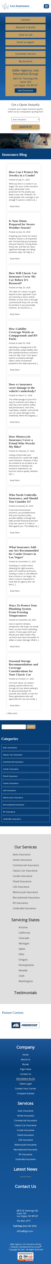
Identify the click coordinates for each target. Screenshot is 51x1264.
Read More (15, 206)
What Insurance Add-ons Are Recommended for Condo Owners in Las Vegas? (23, 552)
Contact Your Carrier (25, 1088)
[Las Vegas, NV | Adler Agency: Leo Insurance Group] (15, 6)
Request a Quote (25, 27)
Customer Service (25, 53)
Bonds (25, 1064)
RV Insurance (9, 811)
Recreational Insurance (13, 804)
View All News (25, 1176)
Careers (25, 19)
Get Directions (25, 90)
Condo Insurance (10, 769)
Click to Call (25, 34)
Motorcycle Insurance (13, 797)
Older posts (11, 713)
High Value (25, 1069)
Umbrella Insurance (12, 819)
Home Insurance (10, 783)
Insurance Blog (25, 1078)
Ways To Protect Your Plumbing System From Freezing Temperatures (23, 610)
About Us (25, 1059)
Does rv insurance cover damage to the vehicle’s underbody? (22, 388)
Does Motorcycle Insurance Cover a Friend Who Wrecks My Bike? (22, 441)
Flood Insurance (10, 776)
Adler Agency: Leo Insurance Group (25, 1244)
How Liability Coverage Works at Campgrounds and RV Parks (23, 334)
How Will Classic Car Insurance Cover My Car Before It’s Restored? (23, 278)
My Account (25, 61)
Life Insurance (9, 790)
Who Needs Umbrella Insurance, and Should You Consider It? (23, 498)
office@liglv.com (25, 1231)
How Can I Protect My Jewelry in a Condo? (23, 173)
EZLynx (37, 1247)
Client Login (25, 1083)
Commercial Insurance (13, 761)
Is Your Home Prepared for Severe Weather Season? (22, 224)
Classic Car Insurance (12, 754)
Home (25, 1054)
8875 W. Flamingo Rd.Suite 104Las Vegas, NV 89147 (27, 1213)
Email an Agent (25, 42)
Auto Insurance (10, 747)
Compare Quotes (25, 1093)
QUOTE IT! (25, 126)
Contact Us (25, 1074)
